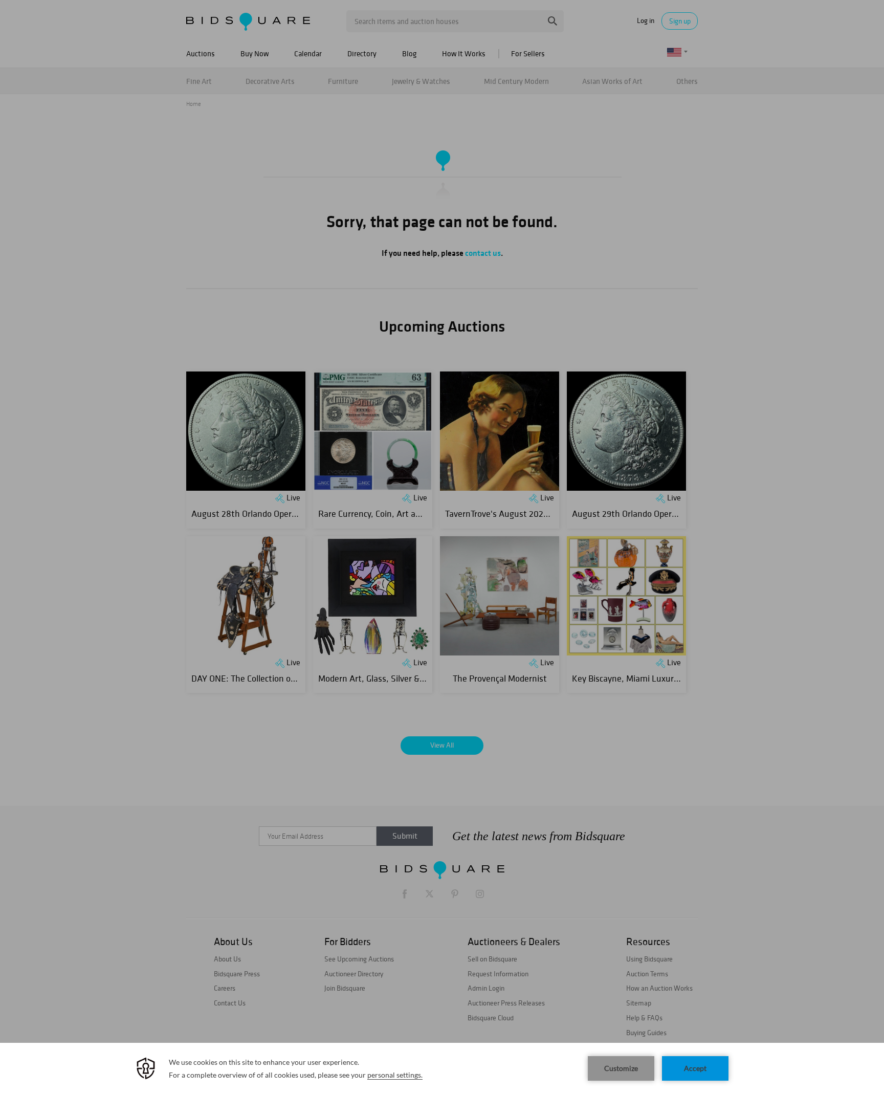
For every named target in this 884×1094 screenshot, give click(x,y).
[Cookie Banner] (442, 1068)
